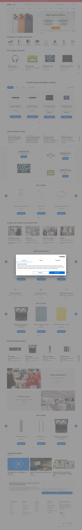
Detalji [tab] (41, 260)
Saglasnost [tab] (24, 260)
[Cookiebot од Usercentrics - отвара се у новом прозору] (60, 257)
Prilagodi (40, 272)
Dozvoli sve (57, 272)
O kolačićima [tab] (57, 260)
